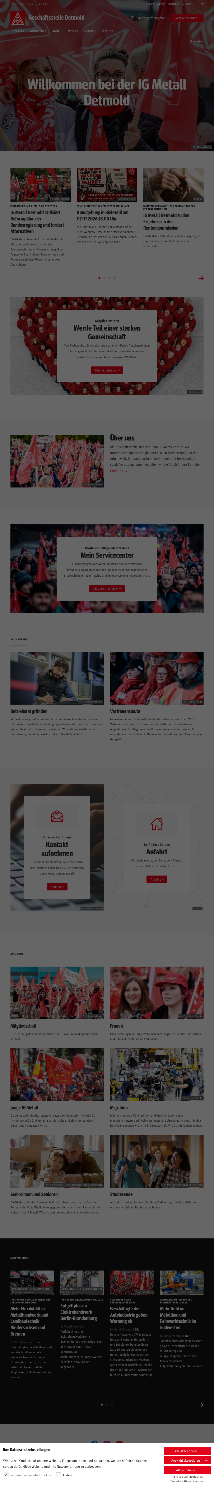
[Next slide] (201, 277)
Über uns (116, 470)
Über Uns (17, 30)
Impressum (198, 1481)
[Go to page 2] (104, 277)
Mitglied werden (186, 18)
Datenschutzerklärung (181, 1481)
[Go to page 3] (109, 277)
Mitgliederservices (105, 588)
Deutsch (187, 3)
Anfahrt (161, 3)
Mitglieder (42, 3)
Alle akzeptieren (186, 1451)
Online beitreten (106, 370)
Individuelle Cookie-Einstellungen (187, 1476)
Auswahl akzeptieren (185, 1460)
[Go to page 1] (99, 277)
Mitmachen (38, 30)
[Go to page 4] (114, 277)
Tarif (56, 30)
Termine (107, 30)
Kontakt (150, 3)
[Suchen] (132, 18)
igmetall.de (174, 3)
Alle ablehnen (185, 1470)
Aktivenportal (27, 3)
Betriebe (71, 30)
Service (89, 30)
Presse (13, 3)
